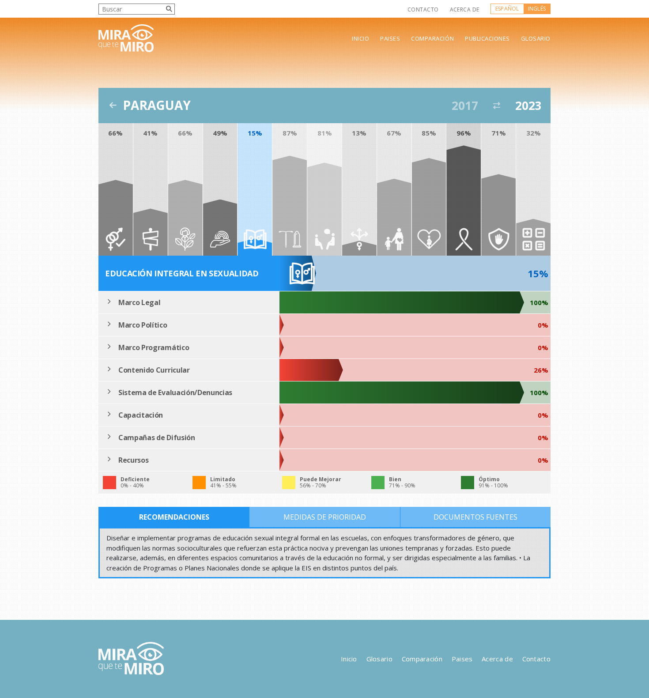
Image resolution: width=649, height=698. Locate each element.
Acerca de (464, 9)
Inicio (360, 39)
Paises (390, 39)
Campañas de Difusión (156, 437)
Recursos (133, 460)
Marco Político (142, 324)
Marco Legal (139, 302)
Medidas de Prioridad (324, 517)
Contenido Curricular (154, 370)
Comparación (432, 39)
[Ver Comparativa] (496, 105)
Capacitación (140, 415)
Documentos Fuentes (475, 517)
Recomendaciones (174, 517)
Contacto (423, 9)
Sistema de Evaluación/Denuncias (175, 392)
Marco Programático (153, 347)
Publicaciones (487, 39)
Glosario (536, 39)
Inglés (537, 8)
